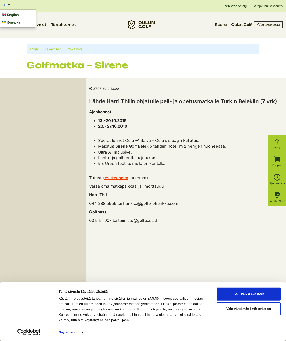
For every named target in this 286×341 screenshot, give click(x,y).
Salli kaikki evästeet (248, 294)
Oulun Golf (241, 25)
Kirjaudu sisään (268, 6)
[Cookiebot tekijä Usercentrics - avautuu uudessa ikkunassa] (28, 332)
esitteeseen (116, 177)
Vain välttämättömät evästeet (248, 308)
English (13, 15)
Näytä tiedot (68, 332)
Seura (221, 25)
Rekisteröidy (235, 6)
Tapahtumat (63, 25)
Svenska (13, 22)
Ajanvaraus (268, 25)
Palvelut (38, 25)
